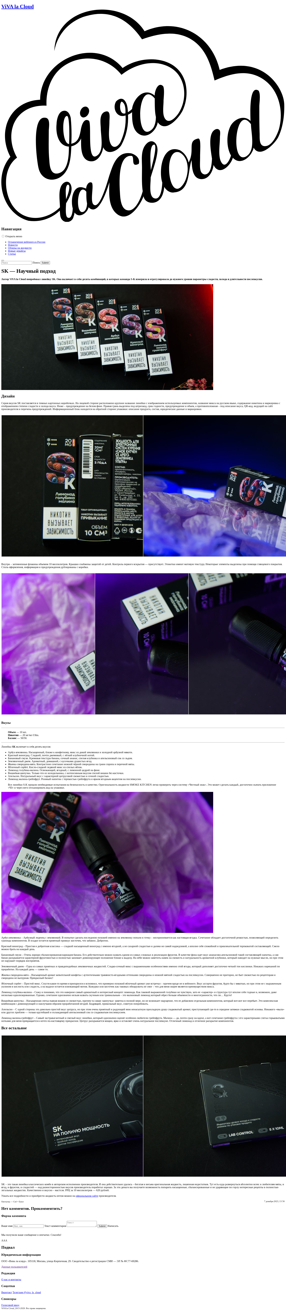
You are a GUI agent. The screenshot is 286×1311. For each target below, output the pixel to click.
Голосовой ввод (10, 1305)
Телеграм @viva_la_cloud (27, 1292)
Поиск (36, 262)
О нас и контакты (11, 1279)
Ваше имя (6, 1226)
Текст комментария (55, 1226)
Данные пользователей (14, 1266)
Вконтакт (6, 1292)
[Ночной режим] (2, 260)
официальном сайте (87, 1195)
